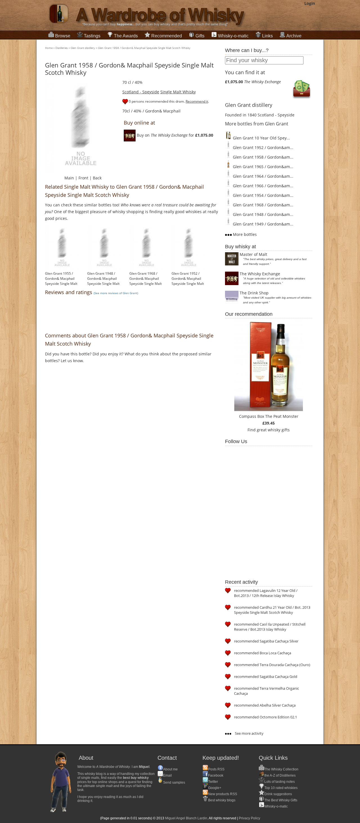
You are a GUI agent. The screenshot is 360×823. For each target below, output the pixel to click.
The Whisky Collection (281, 769)
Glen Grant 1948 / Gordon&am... (262, 214)
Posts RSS (216, 769)
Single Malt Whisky (178, 91)
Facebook (215, 775)
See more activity (249, 733)
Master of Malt (253, 254)
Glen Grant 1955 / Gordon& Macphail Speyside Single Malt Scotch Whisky (61, 281)
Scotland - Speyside (140, 91)
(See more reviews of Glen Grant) (116, 293)
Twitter (213, 782)
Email (167, 775)
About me (170, 769)
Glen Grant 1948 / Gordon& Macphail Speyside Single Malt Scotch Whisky (103, 281)
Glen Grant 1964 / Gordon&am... (262, 176)
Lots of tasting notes (279, 782)
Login (309, 3)
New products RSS (222, 794)
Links (267, 35)
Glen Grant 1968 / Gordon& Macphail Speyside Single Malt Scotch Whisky (145, 281)
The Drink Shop (254, 293)
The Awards (126, 35)
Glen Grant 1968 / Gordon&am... (262, 205)
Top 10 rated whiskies (281, 788)
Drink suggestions (278, 794)
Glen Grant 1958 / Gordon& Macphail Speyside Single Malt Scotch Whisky (144, 48)
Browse (62, 35)
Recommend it (197, 101)
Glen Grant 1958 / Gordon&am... (262, 157)
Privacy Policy (249, 818)
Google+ (214, 788)
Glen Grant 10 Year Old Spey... (261, 138)
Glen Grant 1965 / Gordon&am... (262, 166)
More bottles (244, 234)
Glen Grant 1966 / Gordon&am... (262, 185)
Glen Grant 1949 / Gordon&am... (262, 224)
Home (49, 48)
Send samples (174, 782)
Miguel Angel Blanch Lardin (186, 818)
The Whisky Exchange (260, 273)
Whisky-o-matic (233, 35)
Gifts (199, 35)
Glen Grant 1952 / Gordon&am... (262, 147)
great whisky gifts (273, 429)
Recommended (166, 35)
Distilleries (61, 48)
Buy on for (174, 135)
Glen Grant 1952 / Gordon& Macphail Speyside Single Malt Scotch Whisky (188, 281)
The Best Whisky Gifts (280, 800)
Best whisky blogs (221, 800)
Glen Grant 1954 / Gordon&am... (262, 195)
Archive (294, 35)
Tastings (92, 35)
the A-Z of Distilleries (280, 775)
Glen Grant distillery (83, 48)
